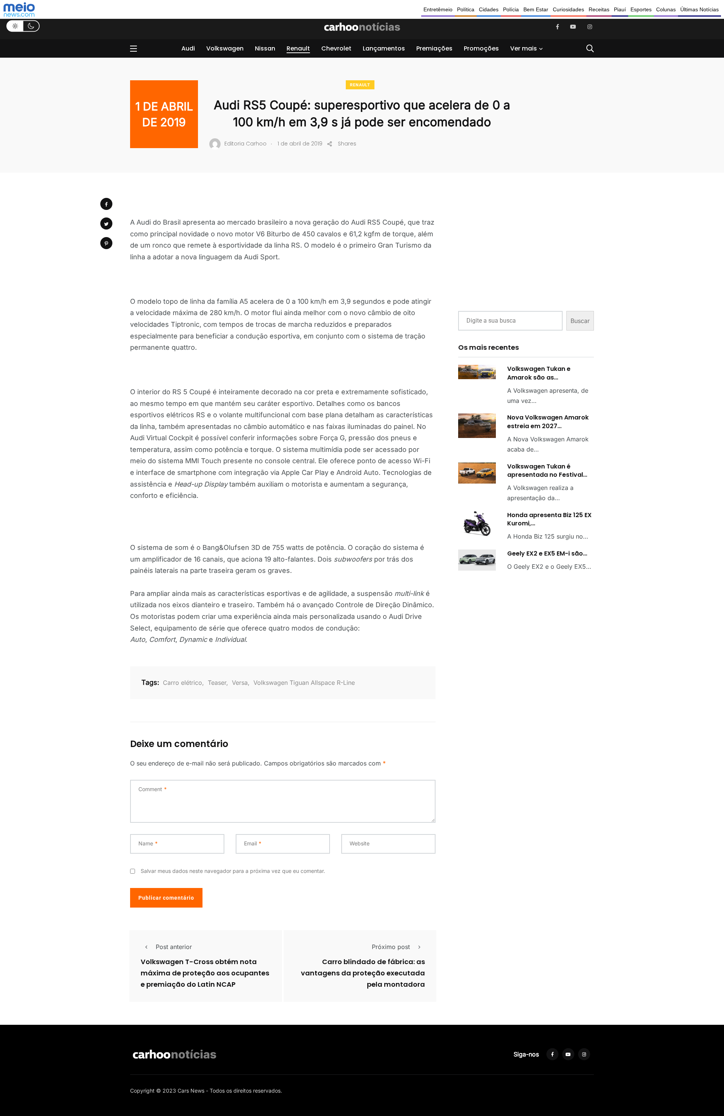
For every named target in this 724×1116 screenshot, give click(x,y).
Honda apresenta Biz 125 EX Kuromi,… (549, 519)
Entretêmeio (437, 9)
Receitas (599, 9)
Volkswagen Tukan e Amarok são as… (539, 372)
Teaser (217, 682)
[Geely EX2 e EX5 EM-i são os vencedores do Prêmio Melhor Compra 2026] (477, 560)
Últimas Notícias (699, 9)
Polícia (511, 9)
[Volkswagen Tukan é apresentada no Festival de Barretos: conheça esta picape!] (477, 473)
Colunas (666, 9)
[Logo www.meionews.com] (19, 9)
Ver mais (523, 48)
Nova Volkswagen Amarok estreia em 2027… (548, 421)
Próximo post (391, 947)
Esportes (641, 9)
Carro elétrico (182, 682)
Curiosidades (568, 9)
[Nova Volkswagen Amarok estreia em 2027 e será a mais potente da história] (477, 425)
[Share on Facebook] (106, 204)
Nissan (265, 48)
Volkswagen (225, 48)
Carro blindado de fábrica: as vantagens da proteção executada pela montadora (363, 973)
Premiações (434, 48)
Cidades (489, 9)
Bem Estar (535, 9)
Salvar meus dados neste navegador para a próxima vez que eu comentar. (233, 871)
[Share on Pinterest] (106, 243)
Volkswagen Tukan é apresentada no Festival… (547, 470)
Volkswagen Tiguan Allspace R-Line (304, 682)
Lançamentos (384, 48)
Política (465, 9)
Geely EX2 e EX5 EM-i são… (547, 553)
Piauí (620, 9)
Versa (240, 682)
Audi (188, 48)
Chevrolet (336, 48)
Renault (298, 48)
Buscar (580, 321)
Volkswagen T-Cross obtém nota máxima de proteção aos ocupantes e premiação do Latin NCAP (205, 973)
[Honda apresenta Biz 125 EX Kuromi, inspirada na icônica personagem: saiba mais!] (477, 523)
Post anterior (174, 947)
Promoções (481, 48)
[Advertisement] (526, 248)
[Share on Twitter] (106, 223)
